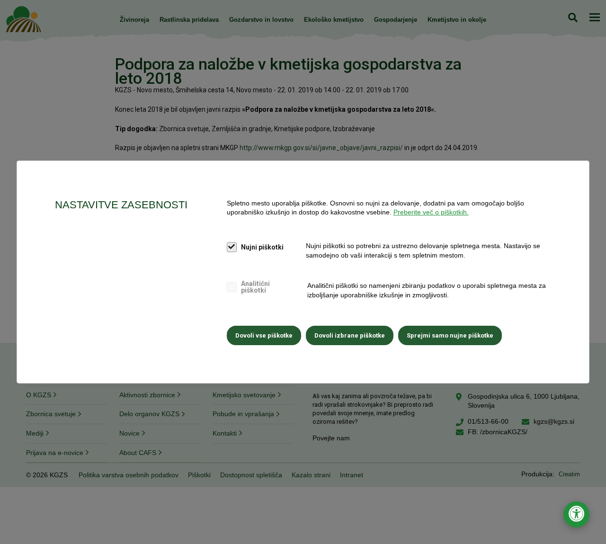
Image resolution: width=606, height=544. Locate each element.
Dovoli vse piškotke (264, 335)
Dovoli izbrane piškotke (349, 335)
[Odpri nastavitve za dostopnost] (576, 514)
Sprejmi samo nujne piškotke (450, 335)
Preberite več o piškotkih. (431, 212)
